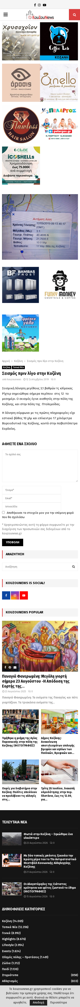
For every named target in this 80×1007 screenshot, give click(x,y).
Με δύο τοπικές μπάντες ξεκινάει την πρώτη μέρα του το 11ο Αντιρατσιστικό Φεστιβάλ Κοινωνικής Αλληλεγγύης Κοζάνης (50, 861)
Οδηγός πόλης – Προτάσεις (20, 957)
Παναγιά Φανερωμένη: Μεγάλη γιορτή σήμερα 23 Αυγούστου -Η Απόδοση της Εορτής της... (36, 681)
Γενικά (6, 933)
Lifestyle (8, 945)
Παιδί (5, 969)
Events (6, 951)
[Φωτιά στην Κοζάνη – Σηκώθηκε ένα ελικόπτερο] (12, 838)
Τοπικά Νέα (18, 367)
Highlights (9, 939)
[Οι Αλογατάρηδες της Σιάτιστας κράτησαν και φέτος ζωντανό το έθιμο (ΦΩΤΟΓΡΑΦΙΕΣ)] (12, 888)
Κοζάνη (6, 367)
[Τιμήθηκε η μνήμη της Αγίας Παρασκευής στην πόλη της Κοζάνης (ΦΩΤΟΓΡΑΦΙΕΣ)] (20, 721)
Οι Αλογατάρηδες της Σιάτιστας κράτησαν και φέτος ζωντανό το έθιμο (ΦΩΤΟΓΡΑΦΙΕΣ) (50, 887)
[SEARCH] (73, 567)
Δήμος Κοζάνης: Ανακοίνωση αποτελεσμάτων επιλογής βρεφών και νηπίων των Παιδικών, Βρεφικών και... (57, 745)
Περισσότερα (58, 1002)
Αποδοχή (38, 1002)
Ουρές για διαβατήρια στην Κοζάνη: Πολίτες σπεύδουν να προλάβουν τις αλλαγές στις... (19, 794)
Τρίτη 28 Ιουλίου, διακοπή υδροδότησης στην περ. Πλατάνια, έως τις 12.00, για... (58, 794)
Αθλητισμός (10, 981)
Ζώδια (6, 963)
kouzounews (14, 379)
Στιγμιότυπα (10, 975)
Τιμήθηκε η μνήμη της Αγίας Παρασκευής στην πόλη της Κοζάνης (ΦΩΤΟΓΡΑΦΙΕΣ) (20, 741)
